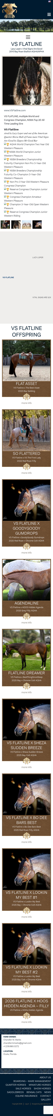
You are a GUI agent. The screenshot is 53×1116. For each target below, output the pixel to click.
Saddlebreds (15, 1092)
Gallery (46, 1099)
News (47, 1092)
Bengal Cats (34, 1092)
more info (26, 403)
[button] (49, 14)
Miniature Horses (40, 1084)
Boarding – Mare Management (32, 1081)
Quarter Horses (16, 1084)
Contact (45, 1096)
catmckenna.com (45, 1104)
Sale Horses (23, 1088)
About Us (45, 1077)
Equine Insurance (26, 1096)
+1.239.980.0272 (11, 1046)
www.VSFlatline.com (15, 110)
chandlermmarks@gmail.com (17, 1043)
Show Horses (42, 1088)
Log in (27, 1104)
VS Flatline (8, 277)
